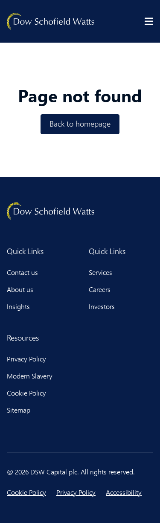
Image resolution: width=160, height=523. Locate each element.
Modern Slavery (29, 375)
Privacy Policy (26, 358)
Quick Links (25, 251)
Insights (18, 306)
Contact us (22, 272)
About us (20, 289)
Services (100, 272)
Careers (100, 289)
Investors (102, 306)
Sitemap (18, 409)
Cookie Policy (26, 392)
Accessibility (124, 492)
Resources (23, 337)
